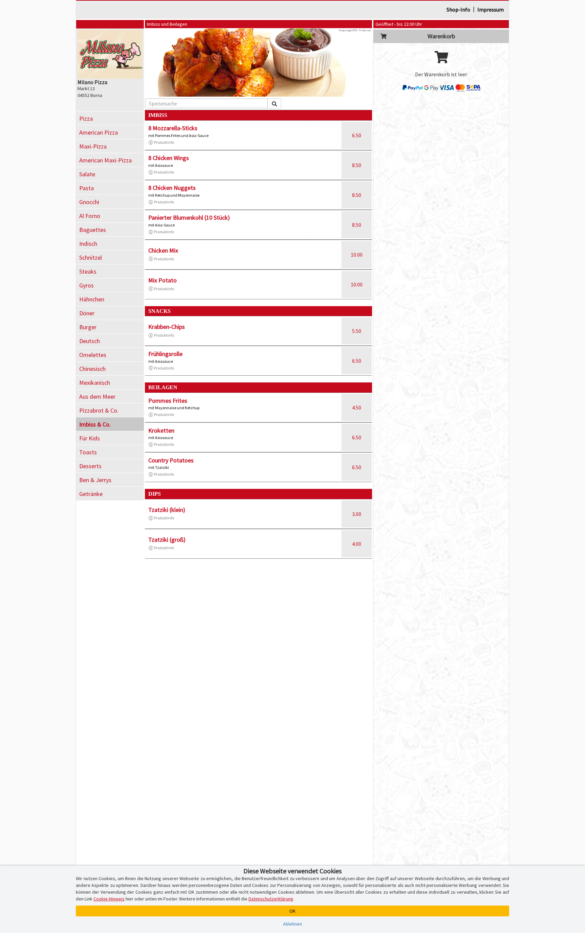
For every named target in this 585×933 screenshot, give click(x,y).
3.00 (356, 514)
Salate (87, 174)
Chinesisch (92, 369)
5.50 (356, 330)
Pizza (86, 118)
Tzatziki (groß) (167, 539)
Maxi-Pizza (93, 146)
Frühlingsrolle (165, 354)
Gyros (86, 285)
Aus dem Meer (97, 396)
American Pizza (98, 132)
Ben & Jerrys (95, 480)
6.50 (356, 135)
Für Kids (89, 438)
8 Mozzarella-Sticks (172, 128)
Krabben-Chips (166, 327)
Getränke (91, 494)
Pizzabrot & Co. (98, 410)
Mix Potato (162, 280)
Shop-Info (458, 9)
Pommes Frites (167, 400)
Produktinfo (164, 142)
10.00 (357, 254)
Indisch (88, 243)
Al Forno (89, 216)
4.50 (356, 407)
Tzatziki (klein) (166, 510)
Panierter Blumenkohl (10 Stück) (189, 217)
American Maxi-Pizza (105, 160)
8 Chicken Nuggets (172, 188)
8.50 (356, 165)
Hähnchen (91, 299)
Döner (86, 313)
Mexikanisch (94, 382)
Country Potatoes (171, 460)
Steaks (87, 271)
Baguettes (92, 230)
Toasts (88, 452)
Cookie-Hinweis (109, 899)
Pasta (86, 188)
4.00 (356, 543)
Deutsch (89, 341)
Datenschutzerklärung (270, 899)
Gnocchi (89, 202)
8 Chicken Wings (168, 158)
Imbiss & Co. (95, 424)
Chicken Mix (163, 250)
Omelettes (92, 355)
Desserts (90, 466)
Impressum (490, 9)
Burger (87, 327)
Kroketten (161, 430)
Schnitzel (90, 257)
